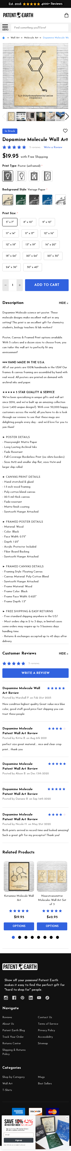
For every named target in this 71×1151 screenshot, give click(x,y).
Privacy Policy (46, 1030)
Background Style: (25, 189)
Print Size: (10, 213)
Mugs (41, 1077)
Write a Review (53, 147)
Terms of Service (48, 1023)
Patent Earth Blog (13, 1030)
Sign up (18, 1140)
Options (19, 926)
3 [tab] (26, 937)
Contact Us (45, 1017)
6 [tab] (45, 937)
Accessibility (45, 1037)
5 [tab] (38, 937)
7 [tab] (51, 937)
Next (67, 116)
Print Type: (22, 166)
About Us (8, 1023)
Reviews (7, 1017)
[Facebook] (14, 997)
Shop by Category (13, 1077)
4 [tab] (32, 937)
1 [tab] (13, 937)
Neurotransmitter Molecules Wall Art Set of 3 (52, 900)
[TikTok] (47, 997)
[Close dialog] (66, 1117)
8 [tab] (57, 937)
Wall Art (7, 1083)
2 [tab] (19, 937)
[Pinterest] (22, 997)
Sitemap (43, 1043)
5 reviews (34, 147)
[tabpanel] (19, 897)
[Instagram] (5, 997)
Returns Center (11, 1043)
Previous (4, 116)
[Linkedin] (30, 997)
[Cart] (67, 15)
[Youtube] (39, 997)
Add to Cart (46, 285)
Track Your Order (13, 1037)
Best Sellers (45, 1083)
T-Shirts (7, 1090)
